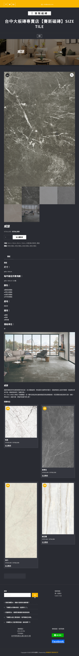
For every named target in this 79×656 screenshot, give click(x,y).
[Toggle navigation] (39, 36)
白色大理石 (25, 246)
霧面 (38, 243)
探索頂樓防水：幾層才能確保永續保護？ (17, 602)
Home (56, 52)
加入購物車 (19, 237)
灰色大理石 (18, 246)
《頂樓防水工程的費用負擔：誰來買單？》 (18, 622)
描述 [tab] (8, 256)
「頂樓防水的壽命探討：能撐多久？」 (16, 607)
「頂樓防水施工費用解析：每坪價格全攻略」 (18, 617)
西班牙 (34, 243)
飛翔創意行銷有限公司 (52, 652)
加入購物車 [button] (8, 445)
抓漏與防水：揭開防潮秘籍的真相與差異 (17, 612)
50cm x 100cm (11, 243)
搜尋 (5, 591)
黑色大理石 (33, 246)
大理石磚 (28, 243)
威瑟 (61, 52)
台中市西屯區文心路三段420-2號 (21, 636)
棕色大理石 (10, 246)
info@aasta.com (48, 4)
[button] (72, 75)
